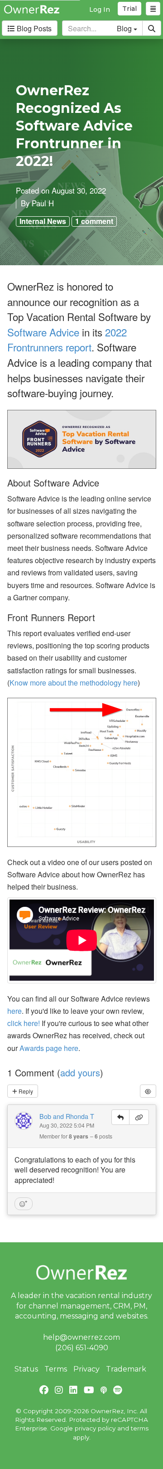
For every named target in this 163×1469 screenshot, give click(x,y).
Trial (129, 9)
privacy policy (95, 1428)
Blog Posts (33, 28)
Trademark (126, 1369)
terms (140, 1428)
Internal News (42, 221)
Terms (55, 1369)
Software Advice (43, 332)
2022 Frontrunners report (67, 340)
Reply (25, 1091)
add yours (80, 1072)
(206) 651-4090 (81, 1347)
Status (26, 1369)
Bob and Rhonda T (66, 1116)
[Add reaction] (23, 1203)
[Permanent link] (139, 1117)
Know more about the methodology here (74, 682)
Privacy (86, 1369)
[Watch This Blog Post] (148, 1091)
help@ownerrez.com (81, 1337)
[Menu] (153, 8)
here (14, 1011)
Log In (99, 9)
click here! (23, 1023)
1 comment (94, 221)
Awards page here (48, 1048)
